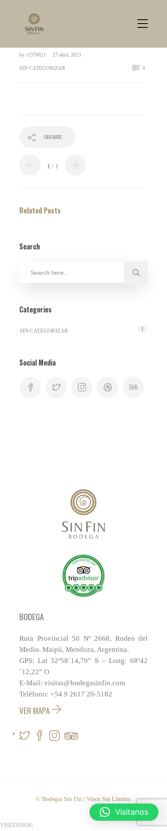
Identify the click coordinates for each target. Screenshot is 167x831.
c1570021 (36, 55)
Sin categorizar (42, 68)
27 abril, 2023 (67, 55)
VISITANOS (16, 825)
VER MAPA (35, 710)
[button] (123, 812)
